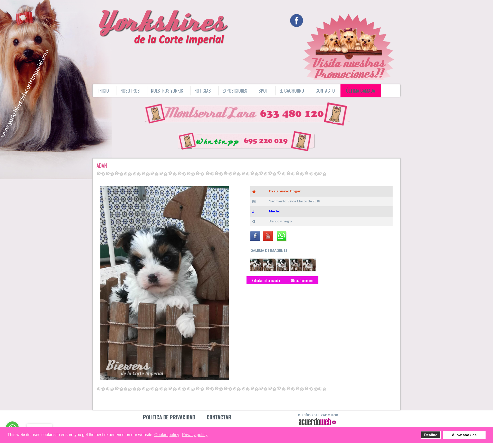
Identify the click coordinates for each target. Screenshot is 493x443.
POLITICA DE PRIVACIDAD (169, 417)
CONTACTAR (219, 417)
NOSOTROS (130, 90)
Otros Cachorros (301, 280)
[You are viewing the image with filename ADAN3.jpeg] (283, 265)
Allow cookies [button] (464, 435)
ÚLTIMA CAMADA (360, 90)
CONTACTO (325, 90)
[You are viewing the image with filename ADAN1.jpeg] (256, 265)
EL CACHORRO (291, 90)
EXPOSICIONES (234, 90)
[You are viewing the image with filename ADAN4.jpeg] (296, 265)
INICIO (103, 90)
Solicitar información (266, 280)
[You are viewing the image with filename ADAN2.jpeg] (269, 265)
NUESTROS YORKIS (167, 90)
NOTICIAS (202, 90)
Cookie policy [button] (166, 434)
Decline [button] (430, 435)
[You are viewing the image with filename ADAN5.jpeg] (309, 265)
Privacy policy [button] (194, 434)
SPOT (263, 90)
